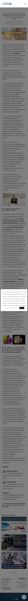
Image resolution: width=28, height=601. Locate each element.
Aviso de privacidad (17, 594)
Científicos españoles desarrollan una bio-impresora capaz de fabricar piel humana (14, 505)
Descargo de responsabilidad (11, 597)
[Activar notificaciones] (24, 597)
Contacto (21, 597)
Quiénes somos (8, 594)
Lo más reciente (18, 24)
